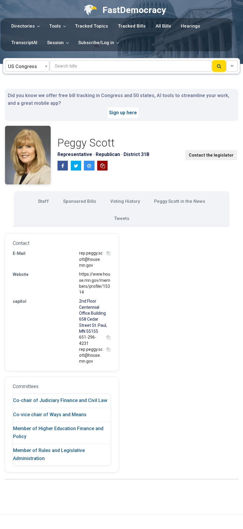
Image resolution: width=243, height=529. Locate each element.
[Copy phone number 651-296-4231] (108, 337)
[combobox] (27, 66)
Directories (23, 26)
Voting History (125, 201)
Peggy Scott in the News (179, 201)
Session (55, 42)
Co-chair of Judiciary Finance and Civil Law (60, 400)
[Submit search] (219, 66)
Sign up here (123, 112)
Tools (55, 26)
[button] (232, 66)
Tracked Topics (91, 26)
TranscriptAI (24, 42)
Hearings (190, 26)
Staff (43, 201)
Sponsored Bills (79, 201)
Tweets (121, 218)
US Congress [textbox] (22, 66)
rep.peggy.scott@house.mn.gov (91, 259)
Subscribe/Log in (96, 42)
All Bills (163, 26)
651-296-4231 (87, 340)
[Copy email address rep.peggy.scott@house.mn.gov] (108, 253)
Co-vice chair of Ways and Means (50, 414)
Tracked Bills (132, 26)
